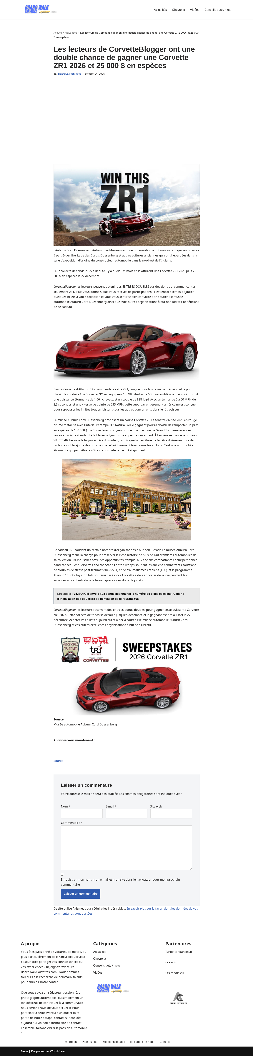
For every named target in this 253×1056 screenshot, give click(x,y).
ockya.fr (171, 962)
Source (58, 761)
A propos (71, 1041)
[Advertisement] (127, 106)
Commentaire (72, 823)
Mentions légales (114, 1041)
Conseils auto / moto (217, 9)
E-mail (111, 806)
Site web (156, 806)
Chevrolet (178, 9)
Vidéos (194, 9)
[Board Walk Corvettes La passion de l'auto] (39, 9)
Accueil (58, 32)
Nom (65, 806)
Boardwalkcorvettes (69, 73)
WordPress (58, 1051)
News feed (71, 32)
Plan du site (89, 1041)
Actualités (160, 9)
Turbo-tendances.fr (178, 952)
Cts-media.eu (174, 973)
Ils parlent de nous (142, 1041)
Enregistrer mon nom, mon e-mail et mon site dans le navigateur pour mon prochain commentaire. (120, 882)
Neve (24, 1051)
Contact (164, 1041)
